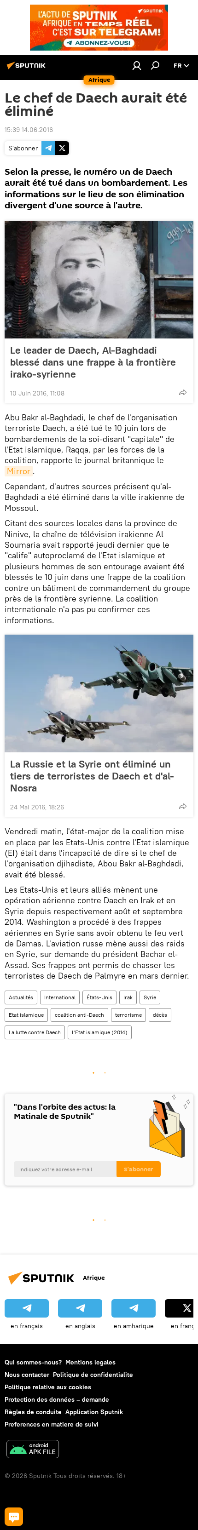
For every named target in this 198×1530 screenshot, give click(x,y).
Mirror (18, 471)
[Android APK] (32, 1450)
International (60, 997)
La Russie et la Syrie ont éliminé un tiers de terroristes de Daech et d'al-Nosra (92, 776)
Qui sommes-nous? (33, 1362)
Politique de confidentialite (93, 1374)
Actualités (21, 997)
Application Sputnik (94, 1412)
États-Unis (99, 997)
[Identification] (137, 65)
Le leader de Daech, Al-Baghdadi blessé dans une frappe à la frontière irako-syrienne (93, 362)
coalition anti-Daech (79, 1014)
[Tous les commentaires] (14, 1516)
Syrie (150, 997)
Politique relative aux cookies (48, 1387)
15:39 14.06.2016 (29, 130)
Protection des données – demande (57, 1399)
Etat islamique (26, 1014)
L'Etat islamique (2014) (100, 1032)
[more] (183, 392)
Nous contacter (27, 1374)
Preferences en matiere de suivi (52, 1424)
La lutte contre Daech (35, 1032)
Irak (128, 997)
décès (160, 1014)
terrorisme (128, 1014)
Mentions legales (90, 1362)
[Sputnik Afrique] (28, 69)
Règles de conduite (33, 1412)
